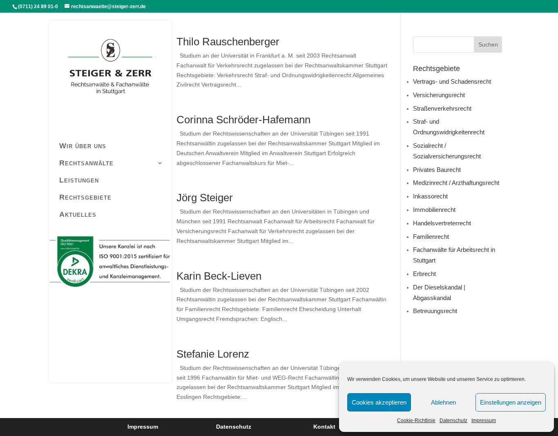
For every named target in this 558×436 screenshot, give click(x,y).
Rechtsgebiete (85, 197)
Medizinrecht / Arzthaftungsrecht (456, 182)
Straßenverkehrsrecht (442, 108)
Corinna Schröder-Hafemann (243, 119)
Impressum (483, 420)
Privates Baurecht (437, 169)
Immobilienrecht (434, 209)
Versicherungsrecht (439, 94)
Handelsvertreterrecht (442, 223)
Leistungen (79, 180)
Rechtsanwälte (86, 163)
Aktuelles (77, 214)
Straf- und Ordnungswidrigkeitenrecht (448, 127)
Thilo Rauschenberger (227, 42)
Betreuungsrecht (435, 310)
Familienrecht (431, 236)
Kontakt (324, 426)
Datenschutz (453, 420)
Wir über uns (82, 146)
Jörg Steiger (204, 197)
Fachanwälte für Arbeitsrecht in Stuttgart (454, 255)
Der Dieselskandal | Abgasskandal (439, 292)
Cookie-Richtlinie (416, 420)
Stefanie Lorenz (212, 354)
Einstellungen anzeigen (510, 402)
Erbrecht (424, 273)
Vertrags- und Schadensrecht (452, 81)
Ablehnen (443, 402)
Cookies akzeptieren (379, 402)
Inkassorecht (430, 196)
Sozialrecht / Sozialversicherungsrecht (447, 151)
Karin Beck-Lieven (218, 276)
